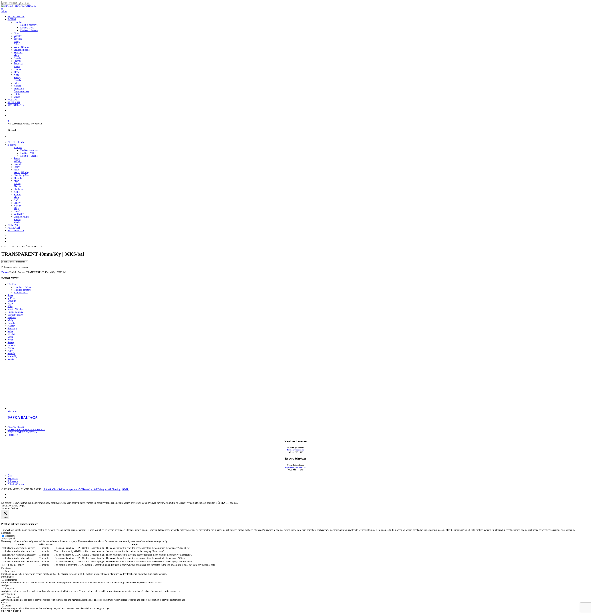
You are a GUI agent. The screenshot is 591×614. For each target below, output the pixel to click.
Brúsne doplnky (21, 216)
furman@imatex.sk (295, 450)
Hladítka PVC (27, 153)
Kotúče (17, 211)
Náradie (17, 205)
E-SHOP (12, 144)
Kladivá (17, 194)
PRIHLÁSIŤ (14, 227)
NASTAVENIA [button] (10, 505)
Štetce (17, 158)
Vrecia (17, 222)
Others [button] (4, 602)
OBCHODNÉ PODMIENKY (22, 432)
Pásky (17, 167)
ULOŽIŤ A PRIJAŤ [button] (11, 611)
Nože (16, 200)
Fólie (16, 169)
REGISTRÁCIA (16, 230)
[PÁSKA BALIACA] (31, 408)
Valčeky (18, 161)
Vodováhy (19, 214)
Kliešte (17, 219)
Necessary (10, 535)
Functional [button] (6, 568)
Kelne (17, 191)
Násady (17, 183)
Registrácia (13, 478)
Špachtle (18, 164)
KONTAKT (14, 225)
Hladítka (18, 147)
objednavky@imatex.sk (295, 467)
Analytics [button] (5, 585)
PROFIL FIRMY (16, 142)
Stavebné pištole (22, 175)
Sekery (17, 203)
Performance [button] (7, 576)
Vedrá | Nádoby (21, 172)
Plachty (17, 186)
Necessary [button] (6, 532)
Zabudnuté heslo (16, 484)
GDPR (125, 489)
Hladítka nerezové (29, 150)
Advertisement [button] (8, 594)
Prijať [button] (22, 505)
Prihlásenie (13, 481)
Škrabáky (18, 189)
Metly (16, 180)
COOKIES (13, 435)
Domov (5, 272)
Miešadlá (18, 178)
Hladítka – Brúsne (29, 155)
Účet (10, 475)
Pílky (16, 208)
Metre (16, 197)
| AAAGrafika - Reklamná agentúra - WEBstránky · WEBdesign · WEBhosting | (82, 489)
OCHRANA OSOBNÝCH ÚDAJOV (26, 429)
